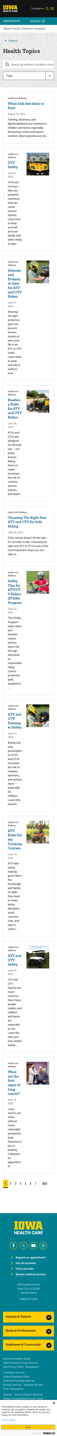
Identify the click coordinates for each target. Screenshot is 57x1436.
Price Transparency (13, 1388)
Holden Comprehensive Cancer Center (23, 1398)
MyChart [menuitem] (35, 21)
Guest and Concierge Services (19, 1380)
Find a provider (25, 1268)
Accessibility (32, 1367)
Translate (36, 8)
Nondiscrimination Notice (16, 1358)
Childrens (13, 41)
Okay (28, 1427)
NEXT (44, 1183)
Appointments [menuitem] (11, 20)
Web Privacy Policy (13, 1367)
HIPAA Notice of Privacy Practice (20, 1362)
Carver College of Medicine (28, 1394)
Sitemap (7, 1394)
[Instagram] (43, 1245)
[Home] (12, 8)
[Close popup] (54, 1403)
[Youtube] (33, 1245)
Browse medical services (31, 1274)
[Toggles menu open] (52, 8)
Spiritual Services (12, 1384)
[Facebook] (13, 1245)
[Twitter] (23, 1245)
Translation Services (14, 1372)
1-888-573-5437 (28, 1299)
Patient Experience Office (16, 1376)
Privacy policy (9, 1420)
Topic (9, 75)
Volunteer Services (33, 1384)
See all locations (26, 1263)
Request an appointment (31, 1257)
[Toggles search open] (48, 8)
